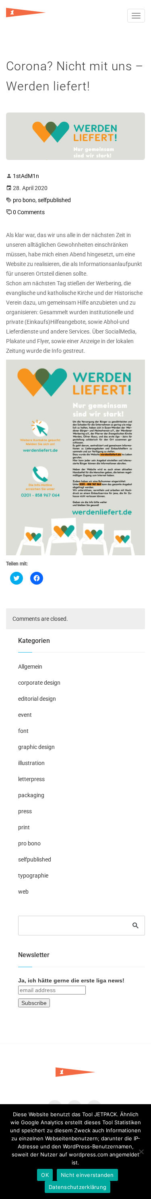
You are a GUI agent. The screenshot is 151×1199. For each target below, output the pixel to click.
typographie (33, 875)
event (25, 715)
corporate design (39, 682)
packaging (31, 795)
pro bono (24, 200)
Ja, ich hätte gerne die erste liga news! (71, 980)
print (24, 827)
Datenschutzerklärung (77, 1187)
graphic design (36, 747)
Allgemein (30, 666)
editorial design (37, 699)
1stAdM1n (26, 176)
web (23, 891)
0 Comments (29, 212)
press (25, 811)
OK (45, 1175)
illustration (31, 763)
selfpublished (54, 200)
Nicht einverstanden (87, 1175)
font (23, 731)
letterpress (31, 779)
